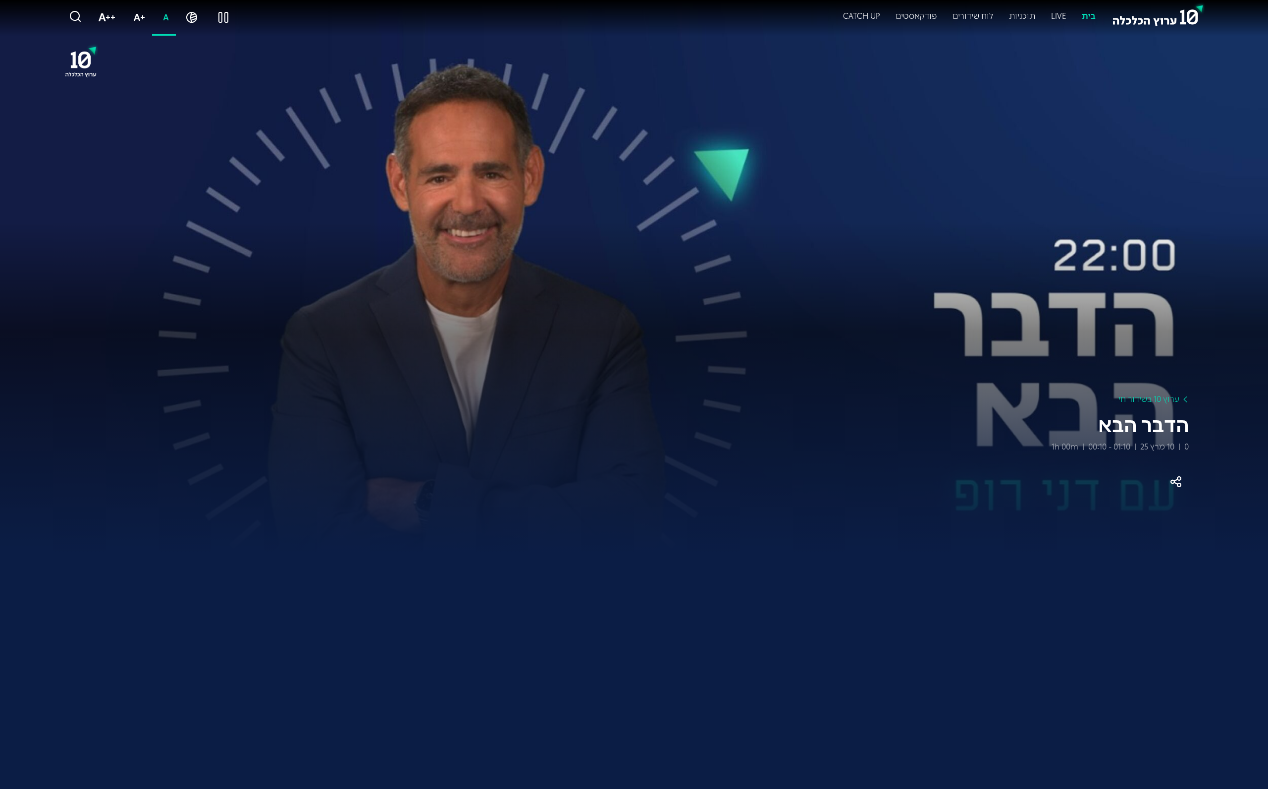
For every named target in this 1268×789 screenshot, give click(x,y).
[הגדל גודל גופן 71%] (137, 18)
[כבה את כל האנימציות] (223, 18)
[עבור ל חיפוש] (75, 17)
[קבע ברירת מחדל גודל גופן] (164, 18)
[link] (1158, 13)
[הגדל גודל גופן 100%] (104, 18)
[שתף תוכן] (1176, 482)
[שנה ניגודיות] (192, 18)
